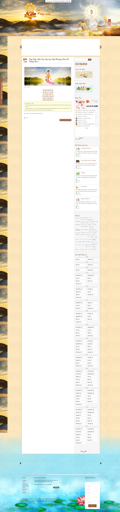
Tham (88, 236)
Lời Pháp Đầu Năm (84, 226)
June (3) (78, 418)
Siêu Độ (94, 232)
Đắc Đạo (94, 247)
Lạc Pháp (94, 224)
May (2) (89, 398)
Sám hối (77, 234)
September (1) (91, 275)
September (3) (91, 431)
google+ (79, 64)
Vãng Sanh (87, 244)
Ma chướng (91, 226)
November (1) (79, 275)
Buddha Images (25, 485)
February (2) (79, 404)
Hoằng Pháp (24, 483)
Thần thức (77, 239)
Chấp (90, 217)
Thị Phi (81, 239)
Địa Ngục (77, 249)
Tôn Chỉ (24, 482)
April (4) (78, 420)
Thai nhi (93, 234)
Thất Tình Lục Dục (93, 237)
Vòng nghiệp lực (93, 244)
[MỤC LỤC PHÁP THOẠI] (1, 91)
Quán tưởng (88, 232)
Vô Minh (83, 172)
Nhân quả (86, 229)
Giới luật (86, 221)
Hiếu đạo (90, 221)
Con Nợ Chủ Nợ (83, 219)
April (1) (78, 281)
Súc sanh (89, 234)
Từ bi (76, 244)
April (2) (78, 401)
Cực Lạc (82, 221)
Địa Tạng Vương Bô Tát (84, 249)
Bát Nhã (81, 217)
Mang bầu (91, 227)
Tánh (80, 241)
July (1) (77, 278)
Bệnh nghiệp (86, 217)
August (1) (78, 291)
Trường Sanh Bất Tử (85, 198)
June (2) (78, 437)
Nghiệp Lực (79, 230)
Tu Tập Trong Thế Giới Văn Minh (88, 160)
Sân (85, 234)
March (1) (90, 281)
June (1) (78, 305)
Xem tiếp (56, 487)
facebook (76, 64)
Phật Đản (83, 232)
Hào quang (95, 221)
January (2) (90, 385)
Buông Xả (77, 217)
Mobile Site (24, 489)
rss (83, 64)
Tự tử (79, 244)
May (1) (77, 259)
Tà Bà (76, 241)
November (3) (91, 409)
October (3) (78, 431)
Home (31, 474)
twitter (81, 64)
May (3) (89, 418)
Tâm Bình (88, 241)
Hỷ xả (86, 224)
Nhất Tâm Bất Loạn (92, 229)
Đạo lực (94, 246)
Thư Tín (24, 487)
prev (1, 36)
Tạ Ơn (92, 241)
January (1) (90, 264)
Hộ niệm (77, 224)
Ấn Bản (94, 249)
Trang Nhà (24, 480)
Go (89, 60)
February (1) (90, 259)
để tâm (90, 249)
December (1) (79, 289)
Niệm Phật (91, 231)
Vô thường (87, 246)
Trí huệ (88, 239)
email (86, 64)
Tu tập (93, 239)
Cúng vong (90, 219)
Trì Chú (85, 239)
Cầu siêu (77, 221)
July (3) (89, 415)
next (3, 36)
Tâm (83, 241)
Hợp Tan (82, 224)
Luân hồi (89, 224)
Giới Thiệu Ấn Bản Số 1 (86, 148)
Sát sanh (82, 234)
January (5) (90, 423)
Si (91, 232)
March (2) (90, 401)
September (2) (91, 373)
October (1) (90, 289)
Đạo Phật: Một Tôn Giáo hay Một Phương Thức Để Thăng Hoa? (49, 60)
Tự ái (83, 244)
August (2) (78, 396)
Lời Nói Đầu (83, 186)
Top (99, 474)
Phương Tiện (77, 232)
